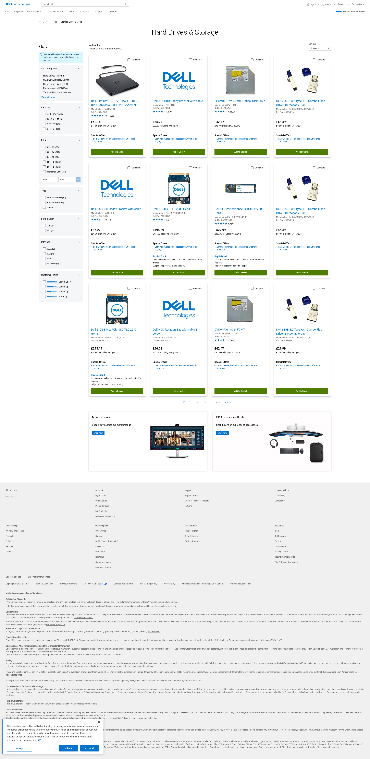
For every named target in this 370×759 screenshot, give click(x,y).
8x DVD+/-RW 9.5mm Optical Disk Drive (239, 101)
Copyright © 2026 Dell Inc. (17, 584)
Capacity (45, 107)
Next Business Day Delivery (81, 715)
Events (278, 541)
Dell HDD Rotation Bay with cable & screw (175, 331)
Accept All (89, 748)
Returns (188, 506)
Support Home (191, 495)
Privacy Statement (68, 584)
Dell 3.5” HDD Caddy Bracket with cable (178, 101)
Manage (19, 748)
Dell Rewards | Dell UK (83, 617)
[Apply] (78, 179)
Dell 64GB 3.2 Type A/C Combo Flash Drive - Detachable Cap (299, 331)
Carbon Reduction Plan (240, 584)
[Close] (99, 722)
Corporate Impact (103, 562)
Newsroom (100, 551)
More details (153, 631)
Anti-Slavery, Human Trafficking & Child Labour (202, 584)
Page (206, 402)
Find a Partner (191, 531)
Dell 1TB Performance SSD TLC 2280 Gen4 (238, 211)
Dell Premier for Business (354, 11)
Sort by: (312, 44)
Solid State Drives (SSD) (55, 84)
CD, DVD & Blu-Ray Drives (56, 80)
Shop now (98, 433)
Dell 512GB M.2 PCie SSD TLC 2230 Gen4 (113, 331)
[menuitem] (36, 11)
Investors (99, 546)
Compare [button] (136, 60)
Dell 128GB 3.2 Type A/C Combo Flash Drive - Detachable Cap (300, 211)
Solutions (10, 541)
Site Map (10, 496)
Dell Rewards (280, 536)
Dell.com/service (49, 652)
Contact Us (280, 501)
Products (10, 536)
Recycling (99, 557)
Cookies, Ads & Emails (123, 584)
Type (43, 190)
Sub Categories (49, 68)
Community (280, 495)
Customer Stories (103, 567)
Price (43, 140)
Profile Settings (102, 506)
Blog (277, 531)
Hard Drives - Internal (53, 75)
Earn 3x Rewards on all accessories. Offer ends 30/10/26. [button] (114, 140)
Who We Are (100, 531)
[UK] (40, 22)
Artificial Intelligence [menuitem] (14, 11)
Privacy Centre (281, 551)
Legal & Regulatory (148, 584)
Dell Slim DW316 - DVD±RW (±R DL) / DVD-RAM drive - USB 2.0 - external (114, 103)
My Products (101, 511)
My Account (100, 495)
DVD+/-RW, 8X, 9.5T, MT (229, 329)
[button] (313, 4)
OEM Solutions (191, 536)
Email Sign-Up (281, 546)
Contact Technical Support (197, 501)
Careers (98, 536)
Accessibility (169, 584)
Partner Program (192, 541)
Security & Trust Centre (285, 557)
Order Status (101, 501)
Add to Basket (117, 152)
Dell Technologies (13, 577)
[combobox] (85, 4)
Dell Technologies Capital (106, 541)
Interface (45, 242)
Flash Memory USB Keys (55, 88)
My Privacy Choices (92, 584)
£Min (45, 179)
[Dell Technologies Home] (17, 4)
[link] (328, 4)
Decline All (68, 748)
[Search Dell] (126, 4)
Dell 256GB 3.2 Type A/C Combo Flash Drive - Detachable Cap (300, 103)
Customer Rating (49, 275)
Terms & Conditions (44, 584)
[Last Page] (235, 402)
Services (9, 546)
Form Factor (47, 218)
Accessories (51, 22)
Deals (8, 551)
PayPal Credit (159, 256)
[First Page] (184, 402)
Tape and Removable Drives (57, 92)
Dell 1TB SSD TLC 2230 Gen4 (171, 209)
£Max (62, 179)
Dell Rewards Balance (105, 516)
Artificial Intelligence (15, 531)
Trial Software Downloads (286, 562)
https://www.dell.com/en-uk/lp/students (160, 602)
